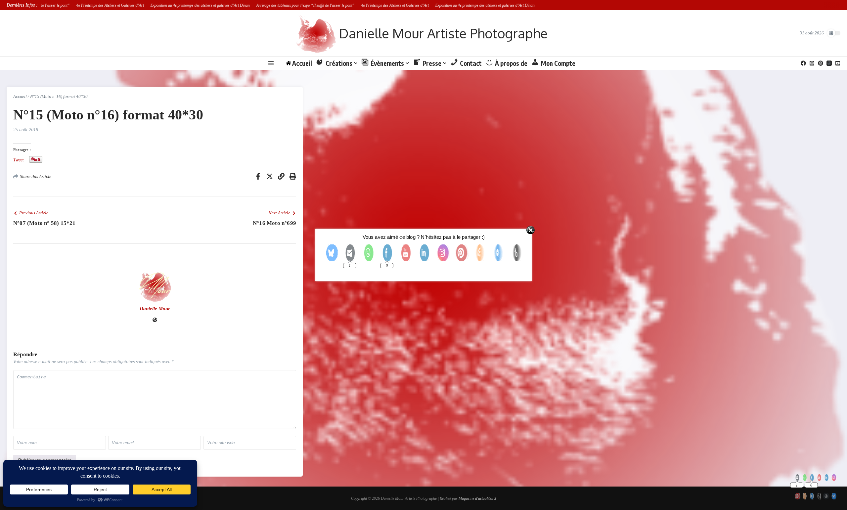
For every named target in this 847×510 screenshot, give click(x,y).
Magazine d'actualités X (477, 498)
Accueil (20, 96)
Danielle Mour (155, 308)
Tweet (18, 159)
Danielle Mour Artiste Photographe (443, 33)
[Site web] (155, 320)
